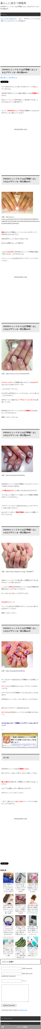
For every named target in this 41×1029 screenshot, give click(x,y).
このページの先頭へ (22, 1027)
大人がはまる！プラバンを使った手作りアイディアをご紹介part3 (20, 887)
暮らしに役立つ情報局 (13, 3)
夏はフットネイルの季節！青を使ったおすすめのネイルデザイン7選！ (8, 951)
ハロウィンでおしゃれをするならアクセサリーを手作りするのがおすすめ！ (8, 930)
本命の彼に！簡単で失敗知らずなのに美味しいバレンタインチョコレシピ (33, 930)
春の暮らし (12, 77)
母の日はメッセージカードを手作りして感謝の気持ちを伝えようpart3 (20, 909)
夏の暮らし (4, 77)
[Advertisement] (20, 44)
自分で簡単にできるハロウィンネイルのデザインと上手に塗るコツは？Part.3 (8, 887)
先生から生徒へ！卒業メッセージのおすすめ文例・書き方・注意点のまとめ (20, 930)
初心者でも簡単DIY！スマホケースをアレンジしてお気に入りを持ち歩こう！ (33, 951)
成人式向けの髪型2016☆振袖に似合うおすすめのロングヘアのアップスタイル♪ (32, 909)
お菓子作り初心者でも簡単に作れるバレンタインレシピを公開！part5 (8, 909)
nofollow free (23, 1010)
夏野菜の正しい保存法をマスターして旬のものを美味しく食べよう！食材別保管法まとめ (20, 952)
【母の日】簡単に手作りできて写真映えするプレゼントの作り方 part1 (33, 887)
